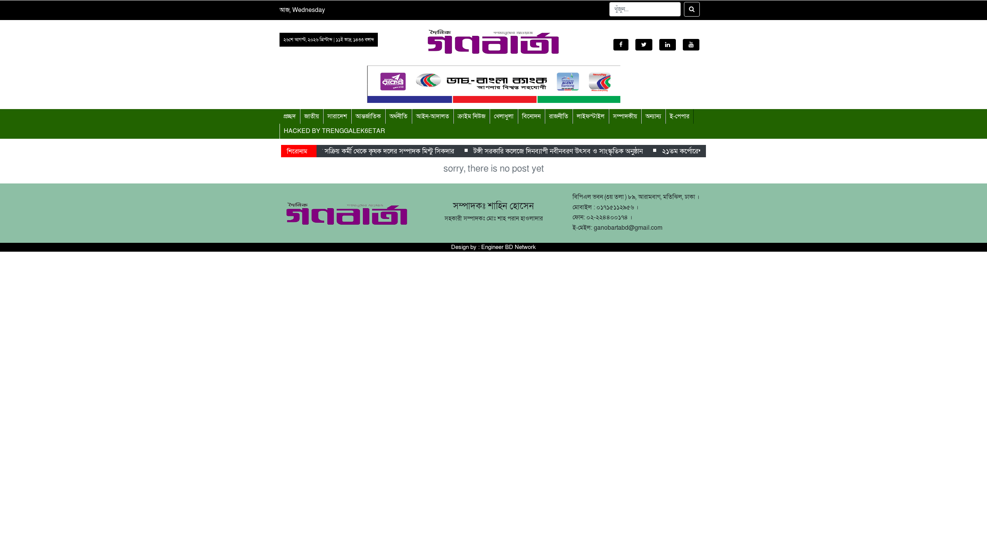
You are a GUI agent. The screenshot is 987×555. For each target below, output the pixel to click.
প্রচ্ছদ (289, 116)
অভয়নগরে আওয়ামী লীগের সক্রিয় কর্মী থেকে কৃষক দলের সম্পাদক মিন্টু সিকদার (350, 151)
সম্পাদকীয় (625, 116)
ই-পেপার (679, 116)
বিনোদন (531, 116)
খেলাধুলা (504, 116)
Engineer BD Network (508, 247)
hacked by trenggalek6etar (334, 131)
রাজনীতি (558, 116)
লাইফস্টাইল (591, 116)
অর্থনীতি (398, 116)
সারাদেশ (337, 116)
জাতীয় (311, 116)
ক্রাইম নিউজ (471, 116)
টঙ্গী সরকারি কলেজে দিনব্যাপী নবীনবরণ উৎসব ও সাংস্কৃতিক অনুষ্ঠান (553, 151)
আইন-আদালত (432, 116)
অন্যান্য (653, 116)
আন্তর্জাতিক (368, 116)
